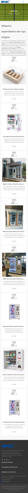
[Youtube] (2, 460)
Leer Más (14, 98)
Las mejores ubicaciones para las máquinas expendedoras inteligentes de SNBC (14, 136)
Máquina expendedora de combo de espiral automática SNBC (14, 231)
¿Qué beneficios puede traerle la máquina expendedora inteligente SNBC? (14, 326)
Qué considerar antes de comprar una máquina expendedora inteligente (14, 374)
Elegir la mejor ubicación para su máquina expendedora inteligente (14, 184)
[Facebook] (4, 460)
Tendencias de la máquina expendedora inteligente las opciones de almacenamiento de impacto (14, 89)
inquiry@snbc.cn (7, 481)
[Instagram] (9, 460)
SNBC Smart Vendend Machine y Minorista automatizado (14, 279)
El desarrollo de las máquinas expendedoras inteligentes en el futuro (14, 422)
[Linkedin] (7, 460)
